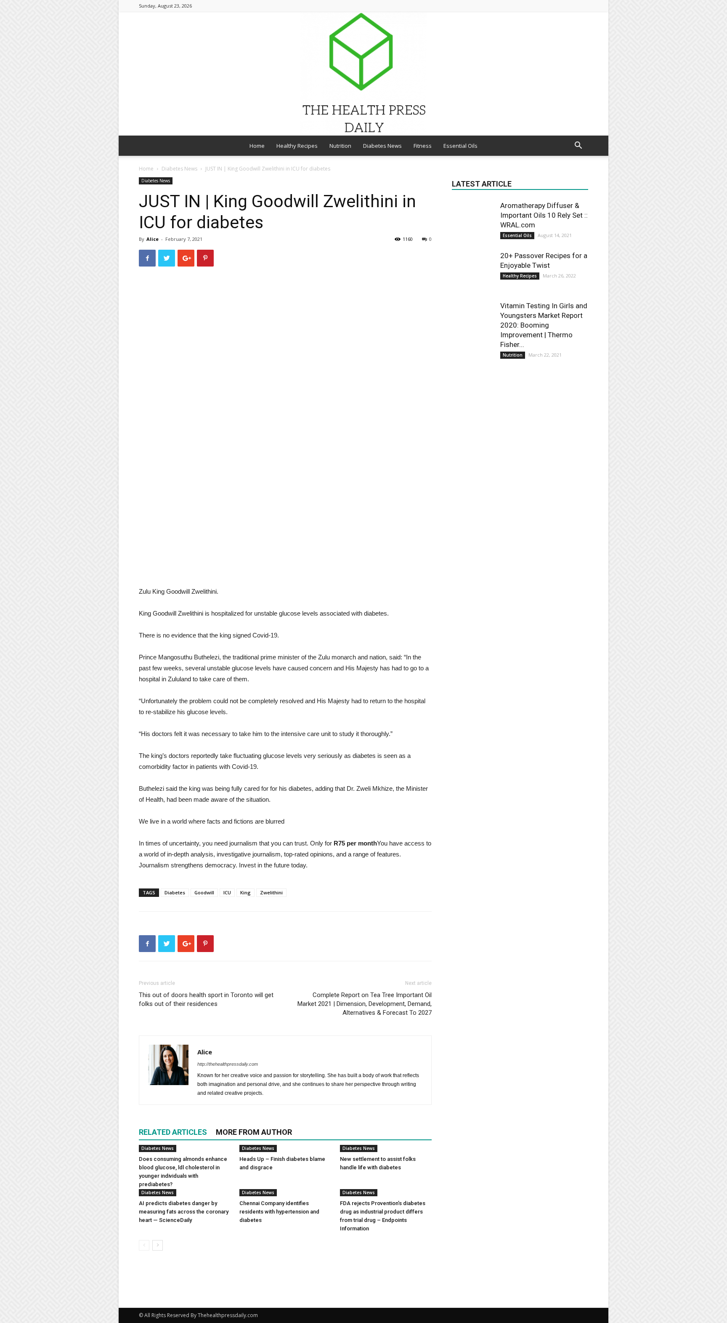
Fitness (423, 145)
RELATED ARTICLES (173, 1132)
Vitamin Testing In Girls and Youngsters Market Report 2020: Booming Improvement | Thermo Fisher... (543, 325)
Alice (152, 239)
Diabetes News (382, 145)
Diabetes (175, 892)
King (245, 892)
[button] (578, 146)
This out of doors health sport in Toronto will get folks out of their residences (206, 999)
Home (257, 145)
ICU (227, 892)
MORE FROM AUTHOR (254, 1132)
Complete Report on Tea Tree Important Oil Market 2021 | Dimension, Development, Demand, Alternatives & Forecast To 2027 (364, 1003)
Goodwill (204, 892)
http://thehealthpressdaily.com (227, 1064)
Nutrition (340, 145)
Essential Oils (460, 145)
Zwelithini (271, 892)
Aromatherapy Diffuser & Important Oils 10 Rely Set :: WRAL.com (544, 215)
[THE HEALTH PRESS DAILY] (363, 73)
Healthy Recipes (297, 145)
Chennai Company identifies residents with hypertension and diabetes (279, 1211)
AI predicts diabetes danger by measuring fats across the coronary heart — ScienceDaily (183, 1211)
